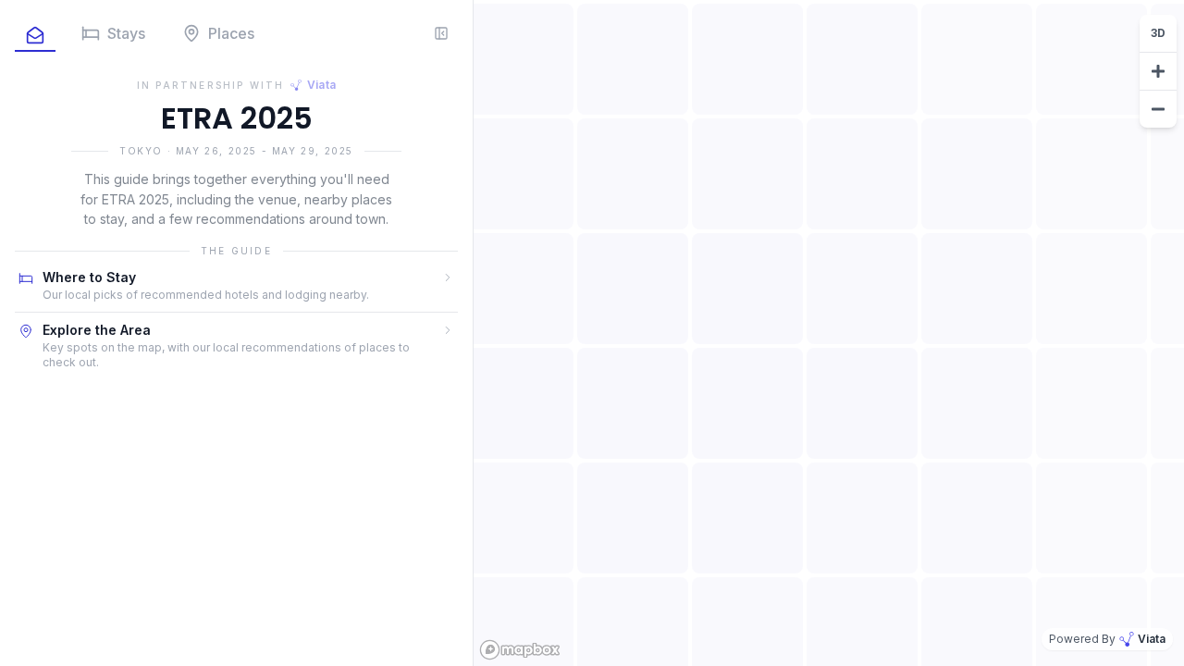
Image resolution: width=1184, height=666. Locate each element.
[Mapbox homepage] (520, 649)
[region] (829, 333)
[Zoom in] (1158, 71)
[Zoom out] (1158, 109)
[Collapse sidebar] (441, 33)
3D (1158, 33)
